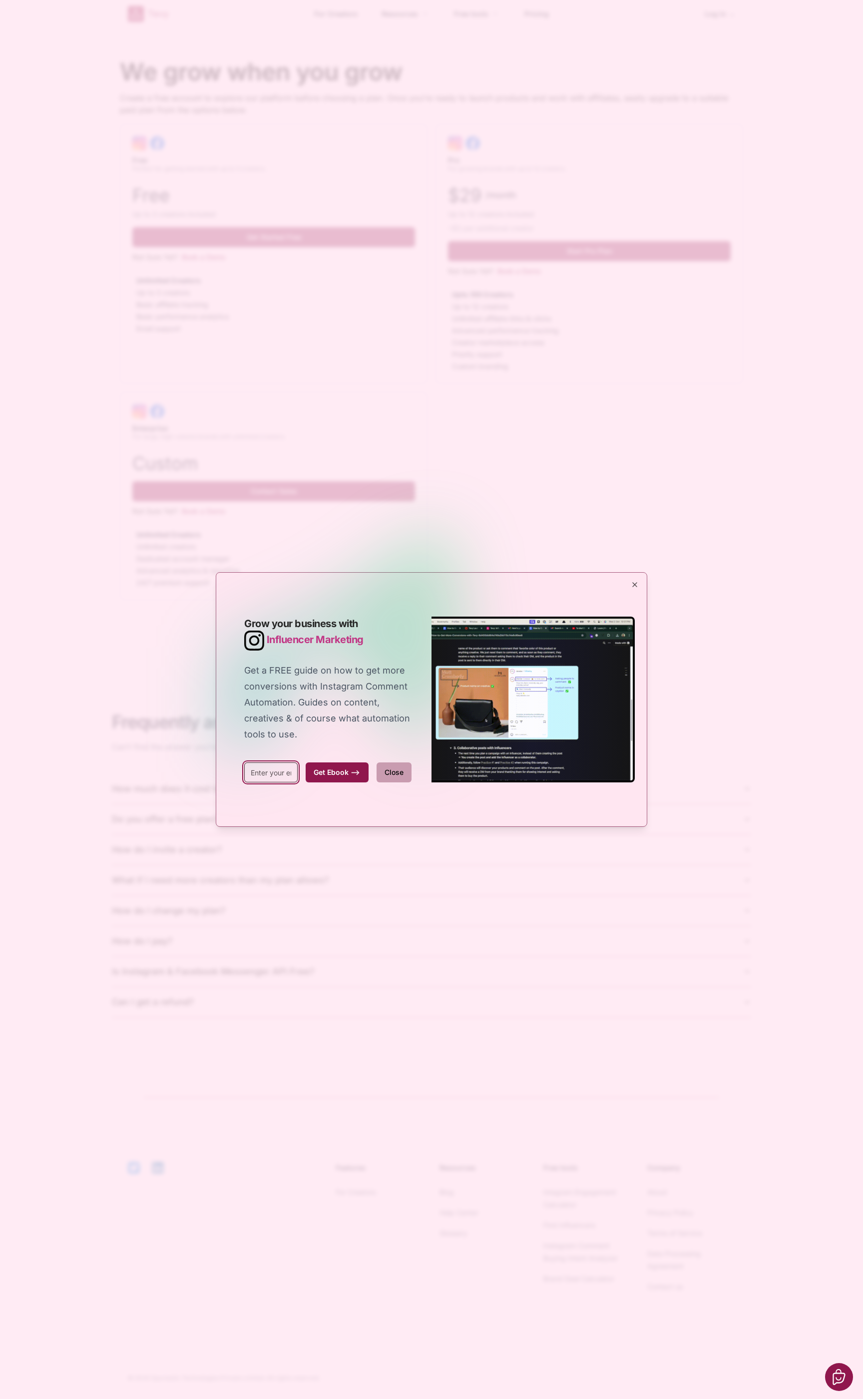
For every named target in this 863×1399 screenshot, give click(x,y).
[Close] (635, 585)
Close (394, 772)
